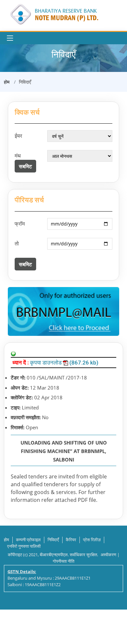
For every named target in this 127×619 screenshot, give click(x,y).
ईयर (18, 135)
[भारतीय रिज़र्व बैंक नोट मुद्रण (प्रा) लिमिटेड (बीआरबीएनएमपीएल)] (54, 13)
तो (17, 243)
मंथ (18, 155)
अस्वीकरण (108, 554)
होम (6, 82)
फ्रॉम (20, 223)
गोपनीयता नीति (63, 561)
